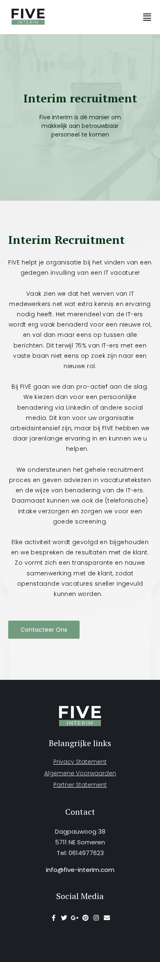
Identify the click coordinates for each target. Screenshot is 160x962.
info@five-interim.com (80, 869)
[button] (147, 17)
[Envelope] (107, 918)
